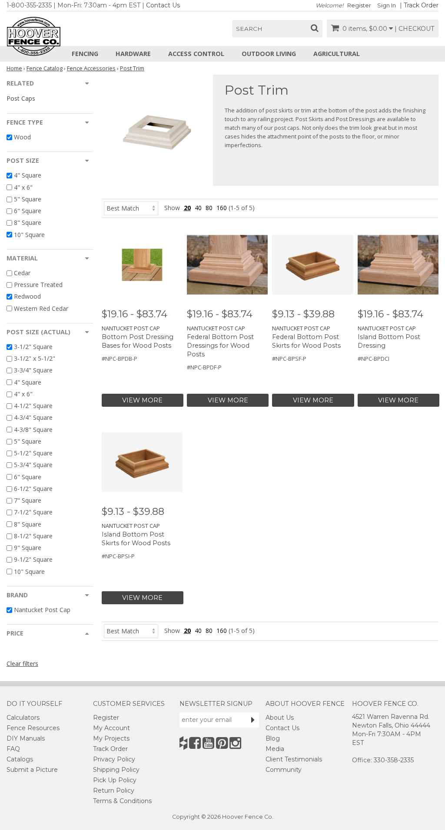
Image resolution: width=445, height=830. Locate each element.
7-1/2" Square (33, 512)
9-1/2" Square (33, 560)
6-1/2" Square (33, 488)
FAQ (13, 749)
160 (221, 208)
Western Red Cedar (41, 308)
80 (209, 208)
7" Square (27, 500)
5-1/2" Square (33, 453)
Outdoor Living (269, 53)
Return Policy (113, 790)
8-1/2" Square (33, 536)
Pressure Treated (38, 284)
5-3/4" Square (33, 465)
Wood (22, 137)
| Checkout (414, 29)
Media (275, 749)
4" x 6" (23, 187)
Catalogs (20, 759)
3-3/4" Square (33, 370)
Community (284, 770)
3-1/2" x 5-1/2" (34, 358)
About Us (280, 717)
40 (198, 208)
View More (142, 400)
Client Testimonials (294, 759)
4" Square (27, 175)
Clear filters (22, 663)
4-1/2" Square (33, 406)
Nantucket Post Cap (42, 610)
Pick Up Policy (114, 780)
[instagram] (235, 742)
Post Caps (21, 98)
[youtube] (208, 742)
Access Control (196, 53)
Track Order (421, 5)
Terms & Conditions (122, 801)
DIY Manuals (26, 738)
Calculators (23, 717)
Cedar (22, 273)
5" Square (27, 199)
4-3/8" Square (33, 429)
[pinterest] (222, 742)
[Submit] (253, 719)
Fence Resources (33, 728)
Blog (273, 738)
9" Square (27, 547)
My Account (111, 728)
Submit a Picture (32, 770)
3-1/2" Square (33, 347)
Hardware (133, 53)
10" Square (29, 235)
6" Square (27, 211)
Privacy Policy (114, 759)
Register (359, 5)
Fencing (85, 53)
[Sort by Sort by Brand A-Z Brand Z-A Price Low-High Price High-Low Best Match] (131, 208)
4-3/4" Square (33, 418)
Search (249, 28)
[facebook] (195, 742)
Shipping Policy (116, 770)
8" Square (27, 223)
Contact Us (163, 5)
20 (187, 208)
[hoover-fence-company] (183, 742)
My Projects (111, 738)
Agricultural (336, 53)
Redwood (27, 297)
